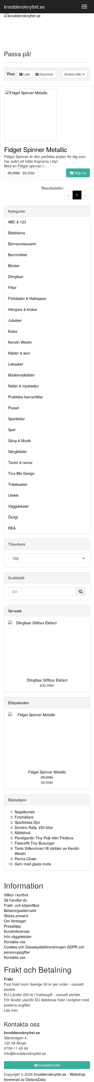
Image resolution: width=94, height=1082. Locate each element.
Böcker (14, 265)
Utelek (13, 495)
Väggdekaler (18, 506)
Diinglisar (15, 276)
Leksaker (15, 364)
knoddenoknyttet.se (24, 6)
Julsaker (15, 320)
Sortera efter (73, 74)
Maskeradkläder (21, 375)
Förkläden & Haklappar (27, 298)
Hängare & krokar (22, 309)
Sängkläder (17, 451)
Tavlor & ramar (20, 462)
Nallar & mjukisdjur (23, 385)
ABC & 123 (17, 221)
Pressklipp (12, 926)
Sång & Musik (19, 440)
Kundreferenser (17, 931)
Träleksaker (17, 484)
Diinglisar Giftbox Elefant (47, 680)
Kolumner (46, 74)
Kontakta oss (14, 941)
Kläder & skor (19, 353)
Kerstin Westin (20, 342)
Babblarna (16, 232)
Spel (11, 429)
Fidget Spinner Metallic (47, 772)
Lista (26, 74)
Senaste (15, 610)
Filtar (12, 287)
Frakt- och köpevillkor (21, 905)
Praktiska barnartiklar (25, 396)
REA (11, 528)
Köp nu (80, 172)
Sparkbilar (16, 418)
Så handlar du (15, 900)
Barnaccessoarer (22, 243)
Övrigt (13, 517)
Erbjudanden (18, 702)
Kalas (12, 331)
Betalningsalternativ (20, 910)
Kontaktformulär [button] (48, 1065)
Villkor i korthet (16, 894)
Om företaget (15, 920)
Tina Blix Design (21, 473)
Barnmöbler (17, 254)
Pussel (13, 407)
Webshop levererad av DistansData (44, 1077)
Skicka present (16, 915)
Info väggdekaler (18, 936)
